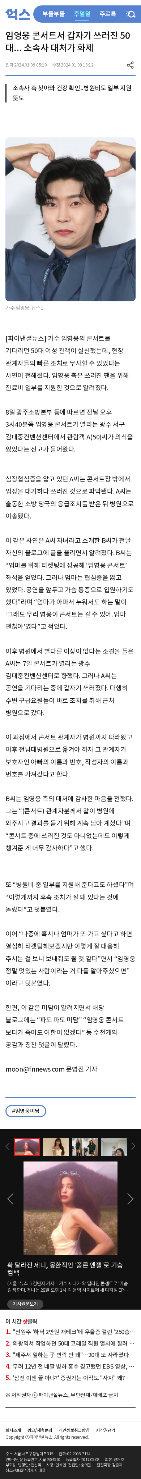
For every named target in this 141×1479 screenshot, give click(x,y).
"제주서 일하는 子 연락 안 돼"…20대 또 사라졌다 (67, 1355)
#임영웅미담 (26, 1111)
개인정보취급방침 (74, 1430)
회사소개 (13, 1430)
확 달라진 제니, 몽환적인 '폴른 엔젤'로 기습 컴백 (65, 1269)
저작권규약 (105, 1430)
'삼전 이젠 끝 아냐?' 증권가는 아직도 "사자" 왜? (65, 1378)
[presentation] (7, 1146)
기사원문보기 (25, 1304)
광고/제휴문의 (39, 1430)
